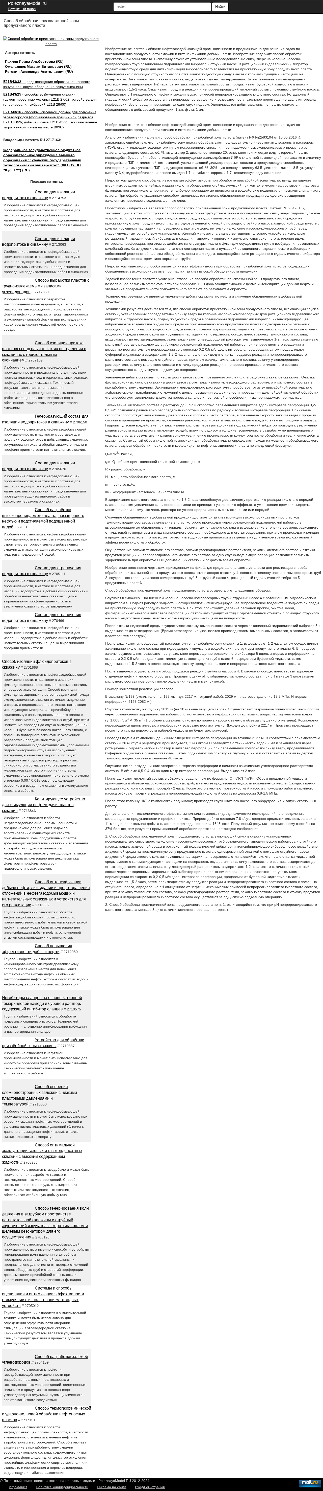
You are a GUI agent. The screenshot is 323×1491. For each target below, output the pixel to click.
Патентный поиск (22, 9)
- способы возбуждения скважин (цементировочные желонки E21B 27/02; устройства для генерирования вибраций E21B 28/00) (50, 99)
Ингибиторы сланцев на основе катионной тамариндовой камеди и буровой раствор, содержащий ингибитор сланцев (42, 1003)
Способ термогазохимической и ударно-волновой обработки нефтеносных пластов (46, 1414)
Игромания (18, 1487)
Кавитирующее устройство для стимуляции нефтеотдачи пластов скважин (43, 805)
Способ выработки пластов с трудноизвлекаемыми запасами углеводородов (45, 286)
